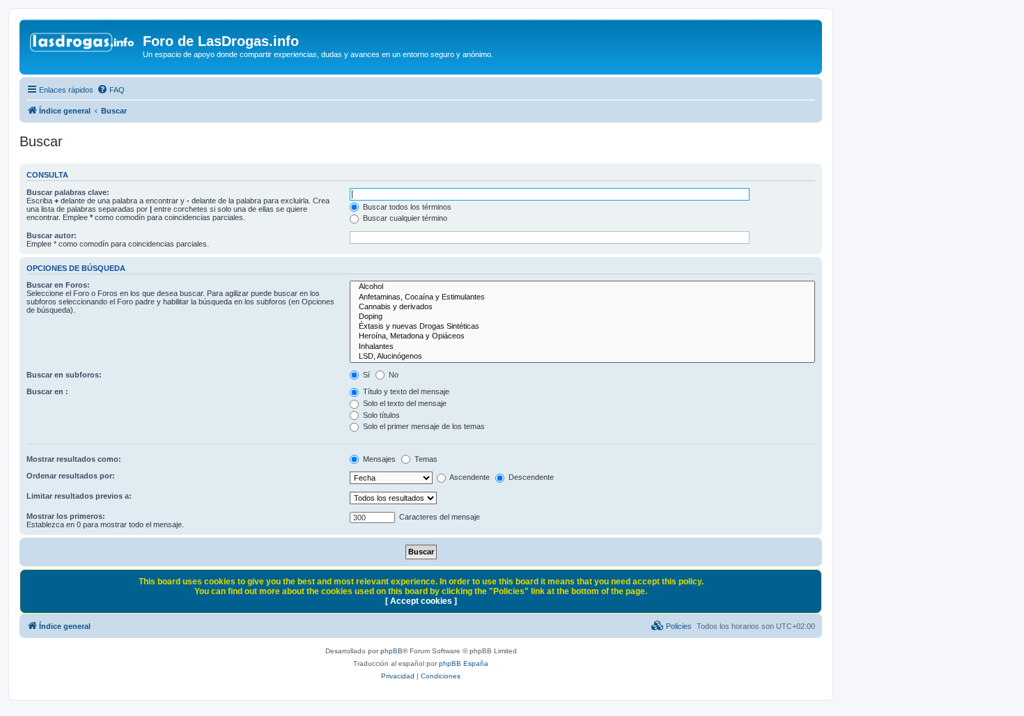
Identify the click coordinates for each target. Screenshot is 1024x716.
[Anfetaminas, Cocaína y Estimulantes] (582, 297)
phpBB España (463, 663)
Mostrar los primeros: (65, 516)
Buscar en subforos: (64, 375)
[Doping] (582, 317)
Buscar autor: (51, 235)
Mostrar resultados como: (73, 459)
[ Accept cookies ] (421, 601)
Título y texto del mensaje (405, 391)
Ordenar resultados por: (70, 476)
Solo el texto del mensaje (404, 403)
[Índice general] (83, 45)
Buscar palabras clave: (67, 192)
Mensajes (378, 459)
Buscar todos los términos (406, 207)
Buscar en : (47, 391)
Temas (424, 459)
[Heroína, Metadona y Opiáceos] (582, 336)
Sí (365, 375)
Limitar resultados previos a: (79, 496)
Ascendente (469, 477)
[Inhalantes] (582, 347)
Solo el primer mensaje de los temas (423, 426)
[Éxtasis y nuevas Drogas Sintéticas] (582, 327)
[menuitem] (111, 89)
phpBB (391, 651)
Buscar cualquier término (404, 218)
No (392, 375)
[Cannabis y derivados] (582, 307)
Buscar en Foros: (58, 285)
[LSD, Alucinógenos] (582, 356)
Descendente (530, 477)
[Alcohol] (582, 287)
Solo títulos (380, 415)
